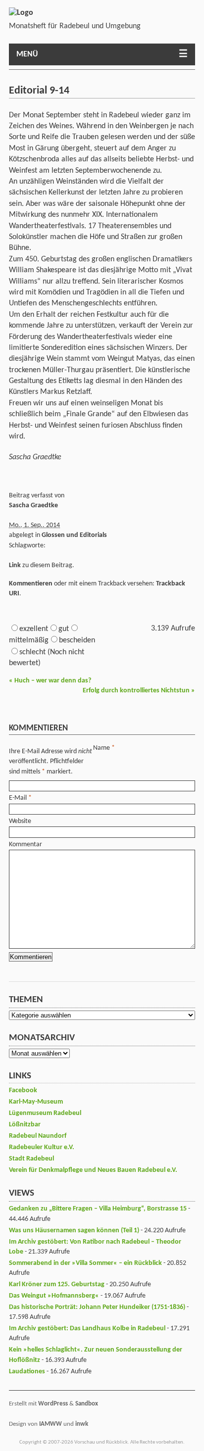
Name (101, 748)
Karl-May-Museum (36, 1102)
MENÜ (27, 54)
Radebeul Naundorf (37, 1136)
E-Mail (18, 798)
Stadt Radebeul (31, 1158)
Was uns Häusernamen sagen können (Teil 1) (74, 1230)
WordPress (53, 1404)
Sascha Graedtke (33, 505)
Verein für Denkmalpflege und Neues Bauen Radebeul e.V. (93, 1170)
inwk (81, 1424)
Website (20, 821)
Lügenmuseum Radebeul (45, 1113)
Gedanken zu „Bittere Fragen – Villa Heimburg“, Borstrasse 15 (98, 1208)
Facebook (23, 1090)
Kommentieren (30, 583)
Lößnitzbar (25, 1124)
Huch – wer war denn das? (50, 680)
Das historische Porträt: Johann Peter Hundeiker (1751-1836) (97, 1307)
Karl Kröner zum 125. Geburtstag (56, 1284)
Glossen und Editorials (74, 535)
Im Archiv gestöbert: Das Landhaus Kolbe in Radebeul (87, 1328)
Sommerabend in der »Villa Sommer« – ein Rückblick (85, 1263)
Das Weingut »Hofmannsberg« (54, 1296)
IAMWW (50, 1424)
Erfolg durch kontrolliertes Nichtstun (139, 690)
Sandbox (86, 1404)
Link (15, 565)
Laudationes (27, 1371)
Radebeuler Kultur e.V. (41, 1147)
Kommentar (25, 844)
